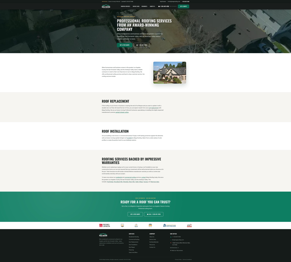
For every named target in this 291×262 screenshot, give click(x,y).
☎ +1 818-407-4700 (167, 6)
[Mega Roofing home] (106, 6)
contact (143, 177)
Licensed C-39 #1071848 (127, 1)
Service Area (136, 6)
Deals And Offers (133, 252)
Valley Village (139, 182)
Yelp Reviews (163, 1)
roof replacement (153, 108)
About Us (152, 6)
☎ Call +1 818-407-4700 (154, 214)
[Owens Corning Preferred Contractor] (104, 225)
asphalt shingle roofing (122, 112)
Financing (131, 250)
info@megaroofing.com (178, 240)
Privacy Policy (178, 259)
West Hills (132, 182)
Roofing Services (125, 6)
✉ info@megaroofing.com (174, 1)
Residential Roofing (134, 237)
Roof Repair (132, 247)
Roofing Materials (154, 242)
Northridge (110, 182)
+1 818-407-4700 (176, 237)
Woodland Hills (118, 182)
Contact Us (152, 247)
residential (119, 177)
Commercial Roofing (134, 239)
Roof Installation (133, 244)
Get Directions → (174, 247)
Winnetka (125, 182)
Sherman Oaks (155, 182)
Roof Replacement (133, 242)
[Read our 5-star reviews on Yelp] (189, 225)
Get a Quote (183, 6)
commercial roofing (130, 177)
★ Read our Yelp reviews (176, 250)
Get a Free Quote (124, 45)
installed (129, 138)
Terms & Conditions (187, 259)
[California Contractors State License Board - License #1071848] (169, 225)
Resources (144, 6)
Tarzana (145, 182)
